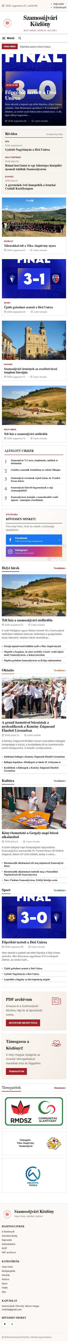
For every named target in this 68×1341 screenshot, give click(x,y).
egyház (9, 177)
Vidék (5, 1287)
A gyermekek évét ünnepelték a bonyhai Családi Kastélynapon (30, 187)
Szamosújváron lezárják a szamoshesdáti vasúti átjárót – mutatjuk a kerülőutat (34, 499)
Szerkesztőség (9, 1235)
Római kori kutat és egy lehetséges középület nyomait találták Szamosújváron (33, 167)
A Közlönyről (59, 7)
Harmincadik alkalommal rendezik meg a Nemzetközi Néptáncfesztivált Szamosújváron (31, 873)
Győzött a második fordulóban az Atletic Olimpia (35, 470)
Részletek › (60, 1088)
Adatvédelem (8, 1244)
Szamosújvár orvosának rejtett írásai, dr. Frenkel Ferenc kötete (35, 480)
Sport (7, 303)
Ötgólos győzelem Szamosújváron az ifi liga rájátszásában (32, 660)
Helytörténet (13, 157)
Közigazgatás (8, 1271)
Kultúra (5, 1279)
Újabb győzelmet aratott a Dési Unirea (28, 307)
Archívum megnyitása (23, 1022)
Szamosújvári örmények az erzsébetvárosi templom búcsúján (30, 370)
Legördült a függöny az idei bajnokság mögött (27, 979)
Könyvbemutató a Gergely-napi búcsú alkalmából (30, 834)
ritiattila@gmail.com (12, 1309)
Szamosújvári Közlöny (40, 20)
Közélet (8, 241)
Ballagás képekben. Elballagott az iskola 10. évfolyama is (32, 762)
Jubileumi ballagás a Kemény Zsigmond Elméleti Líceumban (34, 756)
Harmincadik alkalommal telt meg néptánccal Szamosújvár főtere (34, 864)
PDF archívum (9, 1252)
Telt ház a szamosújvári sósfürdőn (25, 434)
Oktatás (6, 1275)
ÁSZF (4, 1248)
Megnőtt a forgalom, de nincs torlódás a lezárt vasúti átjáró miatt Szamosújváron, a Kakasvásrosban (34, 653)
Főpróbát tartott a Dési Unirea (35, 46)
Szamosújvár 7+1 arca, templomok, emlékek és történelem (34, 462)
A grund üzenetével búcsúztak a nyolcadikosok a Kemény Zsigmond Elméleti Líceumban (28, 726)
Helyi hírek (10, 429)
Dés (7, 141)
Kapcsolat (58, 4)
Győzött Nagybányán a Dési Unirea (27, 149)
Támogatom (16, 1071)
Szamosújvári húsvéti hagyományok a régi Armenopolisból (32, 489)
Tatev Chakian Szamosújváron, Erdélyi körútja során (30, 880)
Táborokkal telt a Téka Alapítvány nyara (30, 245)
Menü (10, 38)
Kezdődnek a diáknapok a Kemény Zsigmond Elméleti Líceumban (31, 769)
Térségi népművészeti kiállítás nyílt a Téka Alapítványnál (32, 646)
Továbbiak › (60, 568)
